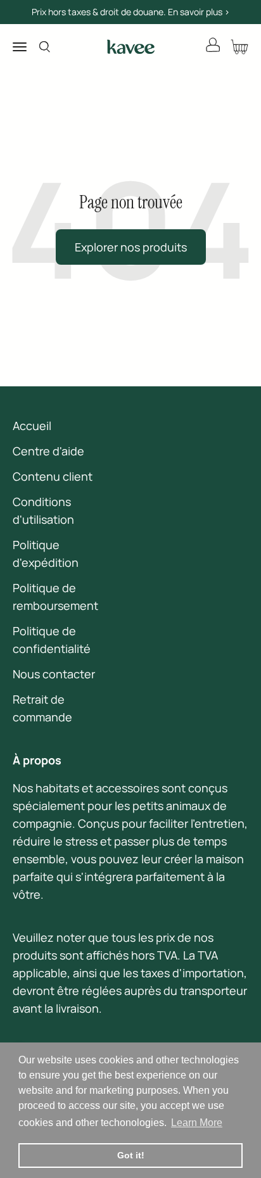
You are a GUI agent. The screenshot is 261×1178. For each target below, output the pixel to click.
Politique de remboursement (55, 596)
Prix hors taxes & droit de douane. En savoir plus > (131, 12)
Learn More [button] (196, 1122)
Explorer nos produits (131, 247)
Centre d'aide (48, 451)
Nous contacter (54, 673)
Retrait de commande (42, 708)
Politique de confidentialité (52, 639)
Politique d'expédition (46, 553)
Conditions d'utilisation (43, 510)
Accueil (32, 425)
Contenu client (52, 476)
